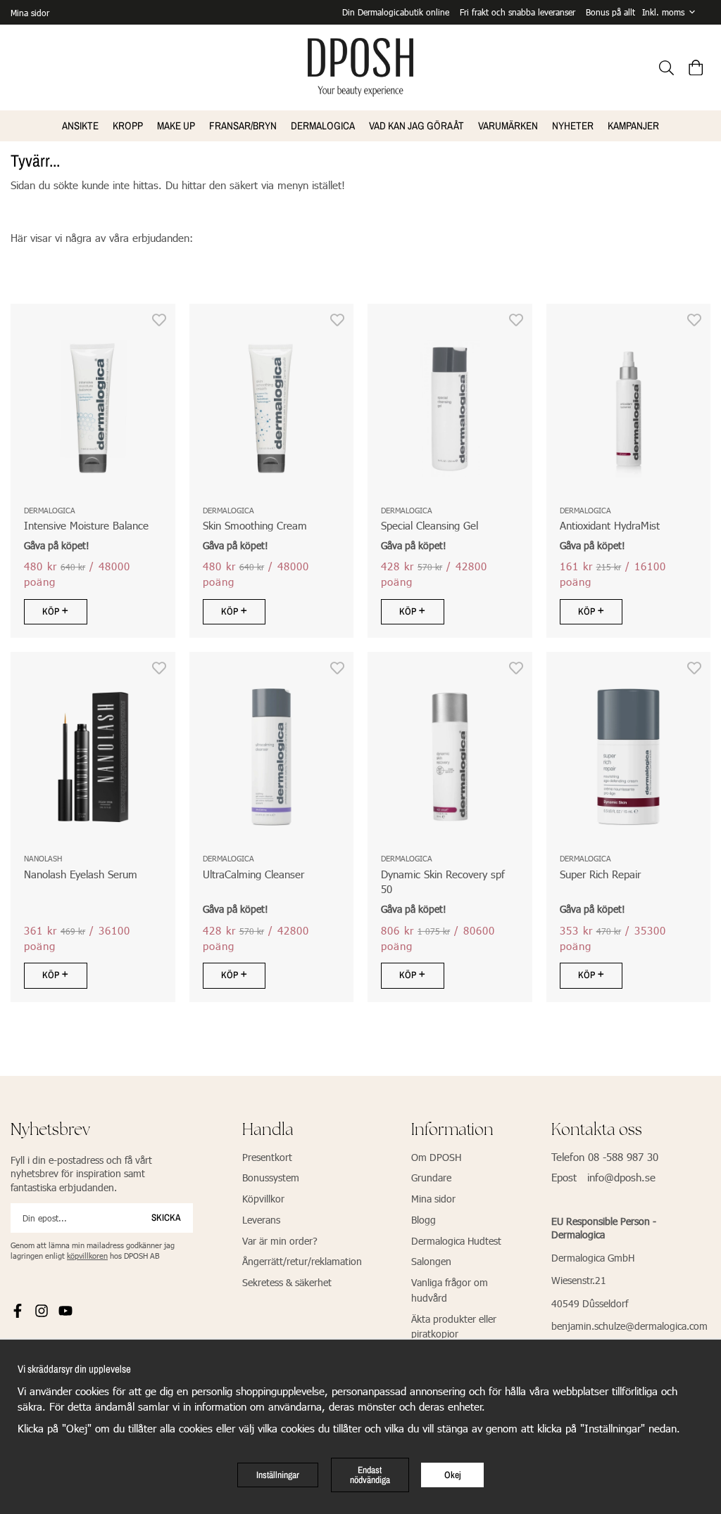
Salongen (431, 1261)
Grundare (431, 1177)
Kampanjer (633, 125)
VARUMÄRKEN (508, 125)
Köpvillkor (263, 1198)
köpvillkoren (87, 1255)
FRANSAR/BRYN (243, 125)
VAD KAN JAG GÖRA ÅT (416, 125)
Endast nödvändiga (370, 1474)
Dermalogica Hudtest (456, 1240)
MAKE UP (176, 125)
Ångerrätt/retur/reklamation (302, 1261)
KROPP (128, 125)
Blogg (423, 1219)
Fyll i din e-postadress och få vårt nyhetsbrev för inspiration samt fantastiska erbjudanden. (81, 1173)
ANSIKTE (80, 125)
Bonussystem (270, 1177)
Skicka (166, 1217)
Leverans (261, 1219)
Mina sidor (30, 12)
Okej (452, 1474)
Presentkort (267, 1157)
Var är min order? (280, 1240)
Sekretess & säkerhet (287, 1282)
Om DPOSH (436, 1157)
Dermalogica (323, 125)
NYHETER (573, 125)
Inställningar (277, 1474)
